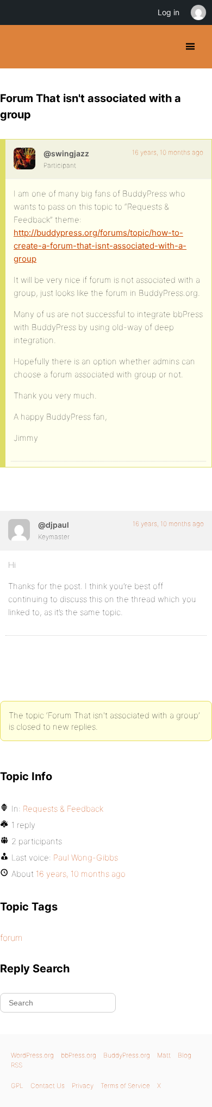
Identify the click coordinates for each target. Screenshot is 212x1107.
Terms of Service (125, 1085)
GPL (17, 1085)
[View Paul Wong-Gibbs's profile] (19, 530)
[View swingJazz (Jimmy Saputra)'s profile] (24, 158)
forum (11, 937)
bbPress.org (78, 1055)
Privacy (82, 1085)
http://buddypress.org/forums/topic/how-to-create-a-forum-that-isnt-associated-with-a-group (100, 245)
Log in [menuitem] (168, 12)
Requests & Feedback (63, 809)
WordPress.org (32, 1055)
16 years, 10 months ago (167, 152)
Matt (164, 1055)
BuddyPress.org (17, 46)
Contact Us (47, 1085)
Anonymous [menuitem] (198, 12)
